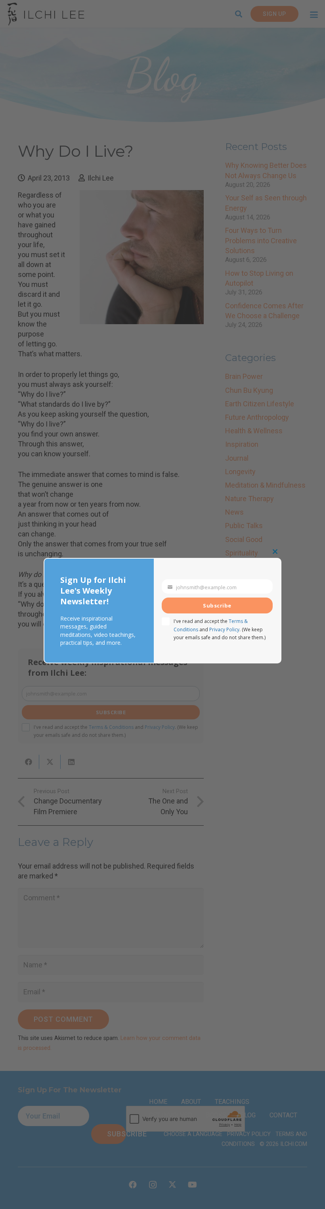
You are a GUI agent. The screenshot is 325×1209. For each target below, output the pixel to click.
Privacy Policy (224, 629)
